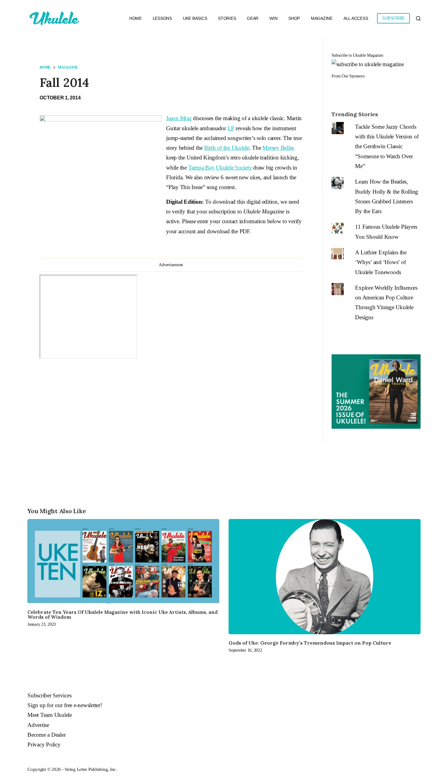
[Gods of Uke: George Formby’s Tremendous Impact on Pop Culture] (325, 576)
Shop (294, 18)
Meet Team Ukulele (49, 715)
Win (273, 18)
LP (231, 128)
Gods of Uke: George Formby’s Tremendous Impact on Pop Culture (310, 643)
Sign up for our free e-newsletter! (64, 705)
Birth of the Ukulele (226, 148)
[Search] (418, 18)
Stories (227, 18)
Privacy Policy (44, 744)
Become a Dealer (46, 735)
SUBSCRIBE (393, 18)
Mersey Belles (278, 148)
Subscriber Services (49, 695)
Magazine (321, 18)
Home (135, 18)
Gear (252, 18)
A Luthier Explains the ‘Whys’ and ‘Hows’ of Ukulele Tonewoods (381, 262)
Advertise (38, 725)
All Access (355, 18)
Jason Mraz (179, 118)
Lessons (162, 18)
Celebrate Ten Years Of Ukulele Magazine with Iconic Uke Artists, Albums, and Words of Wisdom (122, 614)
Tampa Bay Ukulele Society (220, 167)
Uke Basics (195, 18)
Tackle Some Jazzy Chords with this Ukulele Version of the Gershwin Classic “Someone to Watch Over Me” (386, 146)
